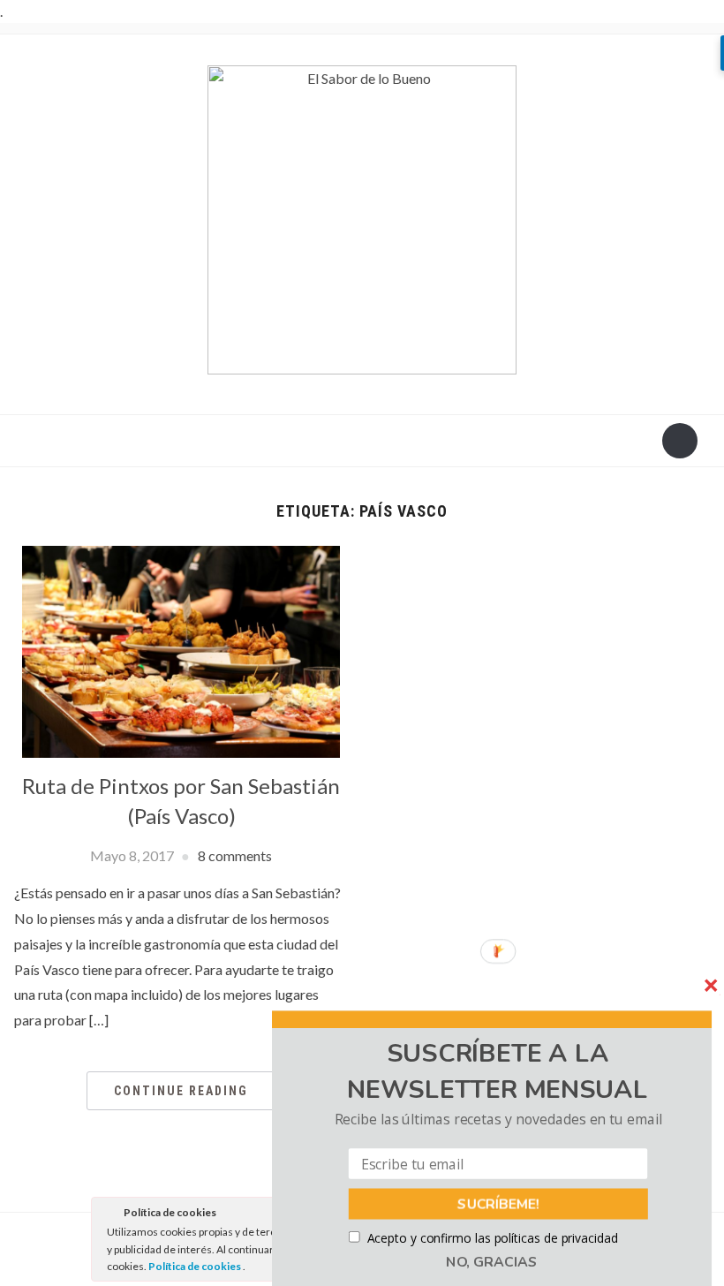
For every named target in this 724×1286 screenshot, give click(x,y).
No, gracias (492, 1262)
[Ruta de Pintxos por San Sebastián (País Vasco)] (181, 649)
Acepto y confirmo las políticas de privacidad (492, 1237)
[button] (497, 1072)
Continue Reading (181, 1091)
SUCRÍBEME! (498, 1204)
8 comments (235, 855)
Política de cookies (195, 1266)
